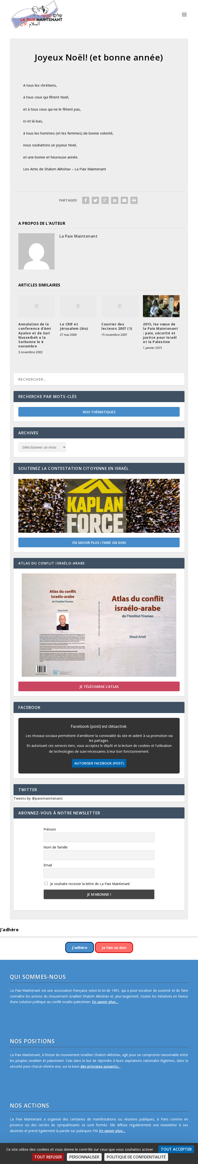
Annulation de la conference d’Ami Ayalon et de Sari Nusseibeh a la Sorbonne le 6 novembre (34, 335)
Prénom (49, 829)
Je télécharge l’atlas (99, 686)
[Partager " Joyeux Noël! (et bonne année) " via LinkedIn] (115, 200)
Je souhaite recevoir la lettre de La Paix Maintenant (89, 883)
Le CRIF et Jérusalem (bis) (74, 326)
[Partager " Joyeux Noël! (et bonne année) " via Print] (134, 200)
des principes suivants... (100, 1066)
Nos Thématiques (99, 412)
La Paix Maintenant (78, 236)
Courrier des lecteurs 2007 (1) (116, 326)
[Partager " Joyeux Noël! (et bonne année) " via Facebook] (86, 200)
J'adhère (79, 947)
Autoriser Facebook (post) (99, 763)
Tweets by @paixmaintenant (38, 798)
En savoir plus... (105, 1001)
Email (47, 865)
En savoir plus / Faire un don (99, 542)
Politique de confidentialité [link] (136, 1157)
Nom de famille (55, 847)
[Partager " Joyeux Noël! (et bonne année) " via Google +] (105, 200)
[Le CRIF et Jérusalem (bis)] (78, 306)
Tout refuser (48, 1157)
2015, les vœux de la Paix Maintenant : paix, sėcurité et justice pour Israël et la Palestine (160, 333)
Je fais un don (114, 947)
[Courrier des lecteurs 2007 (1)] (119, 306)
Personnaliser (84, 1157)
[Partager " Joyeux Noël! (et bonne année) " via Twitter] (95, 200)
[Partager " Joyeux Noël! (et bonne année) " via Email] (124, 200)
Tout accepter (176, 1149)
